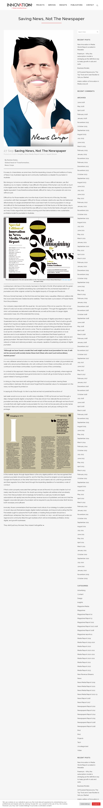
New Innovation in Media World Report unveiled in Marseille (86, 47)
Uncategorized (82, 746)
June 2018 (80, 322)
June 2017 (80, 366)
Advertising (81, 590)
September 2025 (83, 130)
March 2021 (81, 238)
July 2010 (80, 562)
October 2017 (82, 354)
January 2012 (82, 510)
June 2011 (80, 534)
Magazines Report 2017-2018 (87, 626)
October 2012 (82, 478)
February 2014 (82, 446)
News (79, 678)
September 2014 (83, 438)
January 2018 (82, 342)
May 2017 (80, 370)
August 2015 (81, 426)
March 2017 (81, 374)
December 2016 (83, 386)
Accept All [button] (96, 804)
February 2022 (82, 202)
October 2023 (82, 174)
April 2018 (80, 330)
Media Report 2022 (84, 666)
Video (79, 750)
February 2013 (82, 474)
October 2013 (82, 450)
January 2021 (82, 242)
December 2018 (83, 306)
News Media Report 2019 (86, 682)
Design (79, 598)
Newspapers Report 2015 (86, 718)
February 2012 (82, 506)
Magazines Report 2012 (85, 622)
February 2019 (82, 298)
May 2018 (80, 326)
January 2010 (82, 570)
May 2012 (80, 494)
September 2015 (83, 422)
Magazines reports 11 (84, 634)
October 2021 (82, 214)
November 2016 (83, 390)
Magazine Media (83, 606)
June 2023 (81, 186)
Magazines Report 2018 (85, 630)
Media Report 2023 (84, 670)
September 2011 (83, 522)
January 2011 (81, 550)
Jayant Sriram (51, 154)
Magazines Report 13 (84, 618)
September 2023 (83, 178)
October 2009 (82, 578)
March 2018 (81, 334)
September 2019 (83, 282)
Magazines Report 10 (84, 614)
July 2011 (80, 530)
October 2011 (82, 518)
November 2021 (83, 210)
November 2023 (83, 170)
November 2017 (83, 350)
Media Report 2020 (84, 646)
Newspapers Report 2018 (86, 722)
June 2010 (80, 566)
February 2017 (82, 378)
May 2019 (80, 290)
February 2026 (82, 114)
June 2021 (80, 230)
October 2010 (82, 554)
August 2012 (81, 486)
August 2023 (81, 182)
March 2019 (81, 294)
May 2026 (80, 106)
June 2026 (81, 102)
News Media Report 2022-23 (87, 694)
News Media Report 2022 (86, 690)
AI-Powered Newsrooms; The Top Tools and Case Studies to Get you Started (88, 74)
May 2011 (80, 538)
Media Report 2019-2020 (86, 642)
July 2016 (80, 398)
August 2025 (81, 134)
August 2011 (81, 526)
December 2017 (83, 346)
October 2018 (82, 314)
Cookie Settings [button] (85, 804)
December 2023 (83, 166)
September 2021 (83, 218)
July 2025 (80, 138)
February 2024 (82, 162)
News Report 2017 (83, 702)
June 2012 (80, 490)
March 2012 (81, 502)
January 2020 (82, 266)
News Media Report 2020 (34, 154)
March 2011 (81, 546)
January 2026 (82, 118)
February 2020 (82, 262)
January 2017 (82, 382)
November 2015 (83, 418)
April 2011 (80, 542)
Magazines (81, 610)
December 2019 (83, 270)
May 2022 (80, 198)
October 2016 (82, 394)
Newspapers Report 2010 (86, 706)
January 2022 (82, 206)
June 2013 (80, 458)
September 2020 (83, 246)
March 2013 (81, 470)
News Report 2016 (83, 698)
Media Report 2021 (84, 662)
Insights (21, 154)
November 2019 (83, 274)
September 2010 (83, 558)
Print (79, 730)
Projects (80, 738)
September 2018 (83, 318)
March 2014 (81, 442)
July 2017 (80, 362)
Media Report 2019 (84, 638)
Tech (79, 742)
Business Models (83, 68)
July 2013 (80, 454)
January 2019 (82, 302)
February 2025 (82, 150)
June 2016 (81, 402)
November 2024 (83, 158)
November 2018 (83, 310)
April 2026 (81, 110)
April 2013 (80, 466)
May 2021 (80, 234)
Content (80, 594)
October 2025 (82, 126)
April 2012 (80, 498)
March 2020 (81, 258)
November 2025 (83, 122)
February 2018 (82, 338)
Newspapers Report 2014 (86, 714)
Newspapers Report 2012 (86, 710)
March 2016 (81, 410)
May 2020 (80, 250)
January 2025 (82, 154)
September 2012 (83, 482)
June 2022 (81, 194)
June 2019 (81, 286)
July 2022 (80, 190)
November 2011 (82, 514)
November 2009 (83, 574)
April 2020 (80, 254)
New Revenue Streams (85, 674)
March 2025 (81, 146)
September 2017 (83, 358)
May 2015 (80, 434)
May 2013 (80, 462)
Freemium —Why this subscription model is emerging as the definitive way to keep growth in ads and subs (88, 59)
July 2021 (80, 226)
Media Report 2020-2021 (86, 650)
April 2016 (80, 406)
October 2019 (82, 278)
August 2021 (81, 222)
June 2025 (81, 142)
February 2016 (82, 414)
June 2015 (80, 430)
